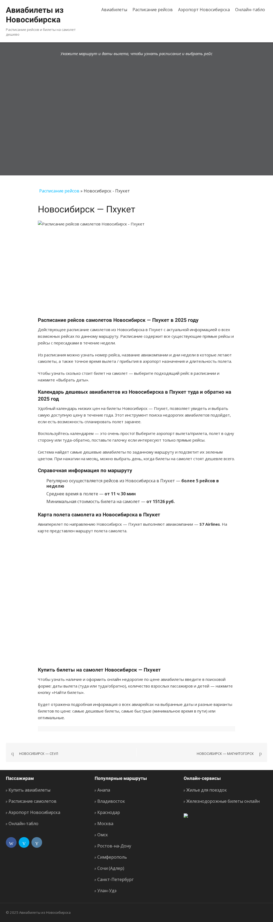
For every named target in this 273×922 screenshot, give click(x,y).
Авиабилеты (114, 10)
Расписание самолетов (33, 801)
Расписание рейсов (153, 10)
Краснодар (108, 812)
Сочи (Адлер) (110, 868)
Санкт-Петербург (115, 879)
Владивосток (111, 801)
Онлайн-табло (250, 10)
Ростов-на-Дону (114, 846)
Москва (105, 823)
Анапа (103, 790)
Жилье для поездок (206, 790)
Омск (102, 835)
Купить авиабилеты (29, 790)
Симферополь (112, 857)
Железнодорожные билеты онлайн (223, 801)
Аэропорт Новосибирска (204, 10)
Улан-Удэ (107, 891)
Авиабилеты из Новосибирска (34, 14)
